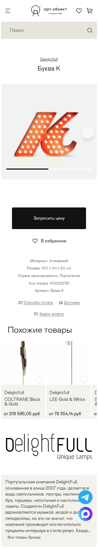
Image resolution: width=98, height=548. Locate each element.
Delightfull (49, 59)
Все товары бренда (24, 537)
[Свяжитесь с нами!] (85, 497)
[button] (87, 132)
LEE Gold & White (67, 399)
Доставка (72, 302)
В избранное (53, 241)
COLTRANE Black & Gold (22, 402)
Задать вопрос (51, 313)
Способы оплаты (38, 302)
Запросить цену (49, 218)
